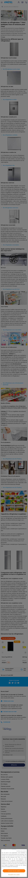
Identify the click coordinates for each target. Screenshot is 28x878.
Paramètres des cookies (14, 874)
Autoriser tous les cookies (14, 871)
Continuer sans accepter (21, 850)
